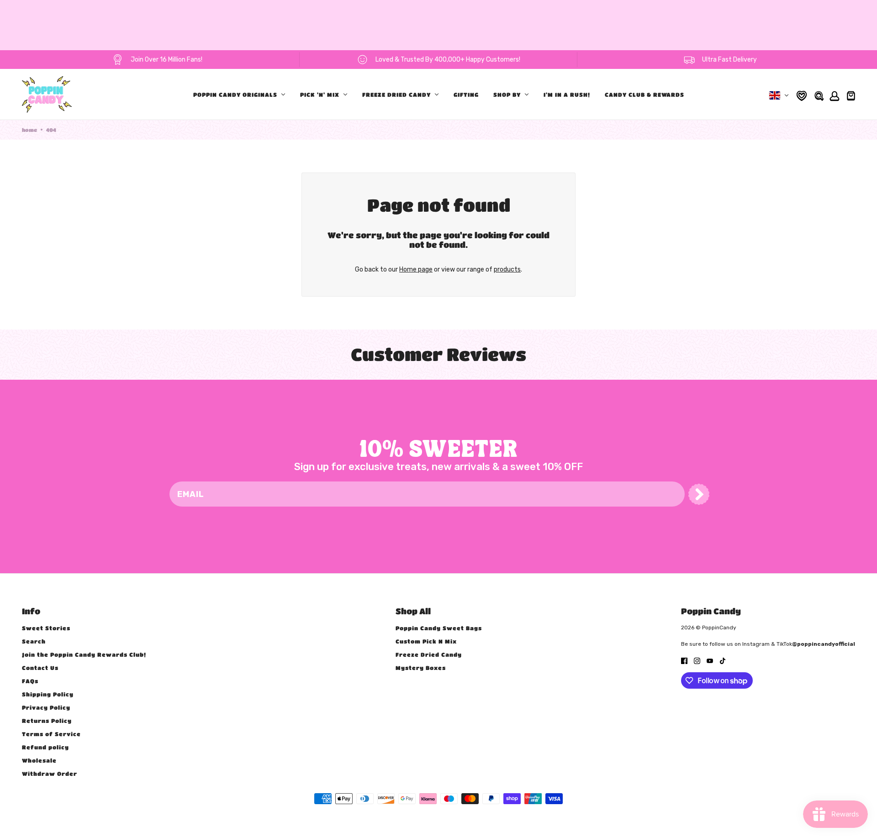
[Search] (818, 95)
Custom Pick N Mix (426, 641)
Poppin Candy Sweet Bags (439, 628)
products (507, 269)
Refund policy (45, 747)
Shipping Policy (48, 694)
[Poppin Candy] (47, 94)
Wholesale (39, 760)
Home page (416, 269)
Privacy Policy (46, 707)
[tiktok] (722, 660)
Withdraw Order (49, 773)
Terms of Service (51, 734)
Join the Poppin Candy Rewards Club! (84, 654)
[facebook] (684, 660)
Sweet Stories (46, 628)
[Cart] (850, 94)
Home (29, 129)
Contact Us (40, 667)
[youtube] (710, 660)
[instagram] (697, 660)
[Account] (833, 95)
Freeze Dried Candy (429, 654)
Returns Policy (47, 720)
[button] (698, 494)
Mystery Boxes (421, 667)
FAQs (30, 681)
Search (34, 641)
